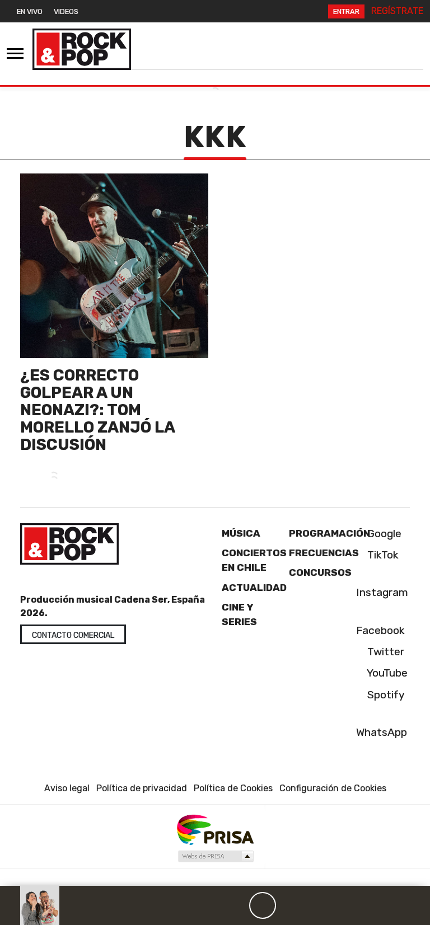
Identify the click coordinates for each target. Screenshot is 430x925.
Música (241, 533)
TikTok (381, 554)
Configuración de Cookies (332, 788)
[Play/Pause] (262, 905)
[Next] (316, 905)
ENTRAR (346, 11)
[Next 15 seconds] (289, 905)
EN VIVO (30, 11)
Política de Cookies (233, 788)
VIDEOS (66, 11)
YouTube (386, 672)
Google (382, 533)
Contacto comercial (73, 635)
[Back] (208, 905)
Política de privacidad (141, 788)
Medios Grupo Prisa (215, 856)
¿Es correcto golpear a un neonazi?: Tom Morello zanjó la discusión (97, 410)
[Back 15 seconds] (235, 905)
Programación (329, 533)
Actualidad (254, 587)
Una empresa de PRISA (215, 829)
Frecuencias (324, 552)
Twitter (384, 651)
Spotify (384, 694)
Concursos (320, 572)
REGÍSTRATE (397, 11)
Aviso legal (67, 788)
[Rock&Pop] (81, 49)
